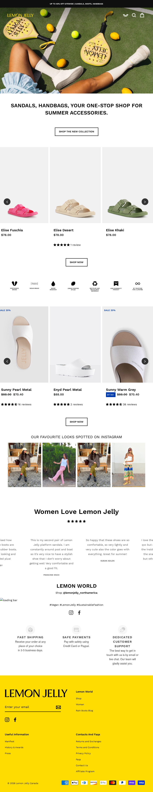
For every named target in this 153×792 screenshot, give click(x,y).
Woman (80, 704)
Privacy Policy (83, 753)
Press (8, 753)
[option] (76, 4)
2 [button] (71, 259)
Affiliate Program (85, 771)
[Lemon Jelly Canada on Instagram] (71, 612)
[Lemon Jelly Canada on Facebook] (79, 612)
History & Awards (14, 747)
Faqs (78, 759)
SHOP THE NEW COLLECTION (76, 131)
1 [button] (67, 259)
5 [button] (82, 259)
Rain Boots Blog (84, 710)
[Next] (145, 201)
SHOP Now (76, 262)
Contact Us (82, 765)
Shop (78, 698)
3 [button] (74, 259)
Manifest (9, 741)
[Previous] (7, 201)
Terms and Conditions (87, 747)
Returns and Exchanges (88, 741)
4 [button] (78, 259)
